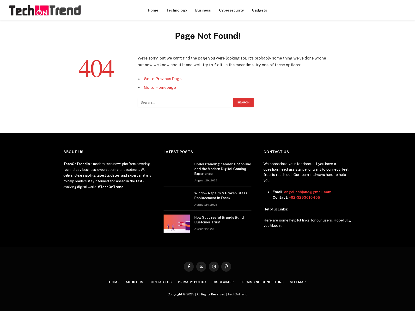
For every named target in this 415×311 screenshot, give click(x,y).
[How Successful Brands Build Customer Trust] (177, 224)
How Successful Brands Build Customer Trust (219, 219)
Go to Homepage (160, 87)
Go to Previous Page (163, 78)
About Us (134, 282)
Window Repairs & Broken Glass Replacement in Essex (220, 195)
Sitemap (298, 282)
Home (153, 10)
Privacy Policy (192, 282)
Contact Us (160, 282)
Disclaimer (223, 282)
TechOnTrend (237, 294)
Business (203, 10)
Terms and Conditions (262, 282)
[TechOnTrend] (44, 10)
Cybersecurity (231, 10)
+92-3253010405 (304, 197)
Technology (176, 10)
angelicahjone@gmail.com (307, 192)
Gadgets (259, 10)
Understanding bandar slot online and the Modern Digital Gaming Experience (222, 169)
